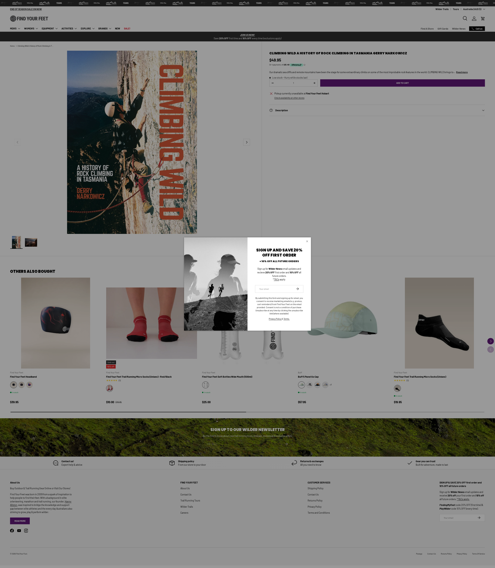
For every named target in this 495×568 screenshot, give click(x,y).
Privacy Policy (275, 318)
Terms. (286, 318)
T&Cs (276, 279)
